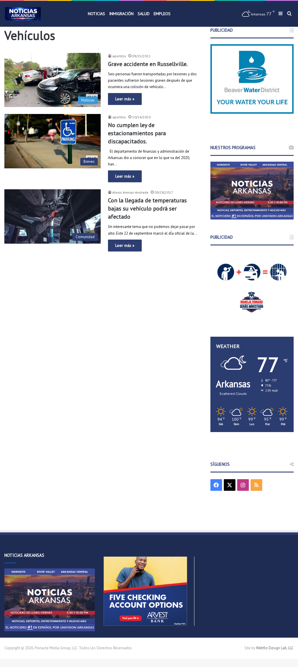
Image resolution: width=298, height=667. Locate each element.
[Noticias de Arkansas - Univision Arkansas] (23, 14)
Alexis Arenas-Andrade (130, 192)
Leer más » (124, 98)
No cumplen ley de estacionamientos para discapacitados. (137, 133)
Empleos (162, 13)
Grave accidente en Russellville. (148, 64)
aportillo (119, 56)
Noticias (96, 13)
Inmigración (121, 13)
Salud (144, 13)
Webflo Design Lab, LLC (275, 647)
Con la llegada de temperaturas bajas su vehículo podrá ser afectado (147, 208)
